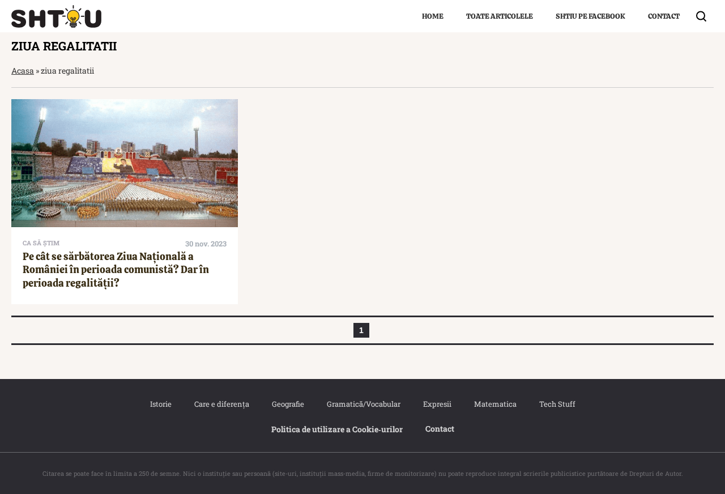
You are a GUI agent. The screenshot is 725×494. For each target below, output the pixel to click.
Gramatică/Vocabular (363, 404)
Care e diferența (221, 404)
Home (432, 16)
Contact (664, 16)
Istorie (161, 404)
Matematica (495, 404)
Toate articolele (499, 16)
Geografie (288, 404)
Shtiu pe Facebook (590, 16)
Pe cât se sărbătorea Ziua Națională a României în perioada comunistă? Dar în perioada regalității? (116, 269)
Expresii (437, 404)
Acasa (22, 70)
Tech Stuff (557, 404)
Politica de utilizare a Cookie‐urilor (337, 429)
